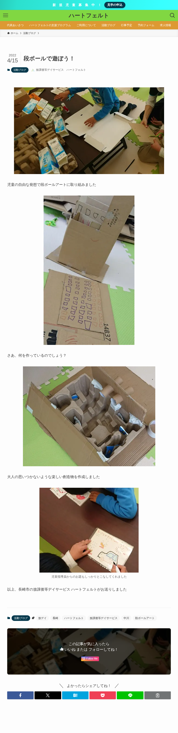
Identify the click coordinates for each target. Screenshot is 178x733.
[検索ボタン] (172, 15)
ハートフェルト (89, 15)
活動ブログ (19, 69)
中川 (126, 618)
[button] (20, 695)
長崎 (55, 618)
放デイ (42, 618)
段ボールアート (145, 618)
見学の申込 (114, 4)
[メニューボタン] (5, 15)
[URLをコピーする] (157, 695)
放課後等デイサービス (104, 618)
